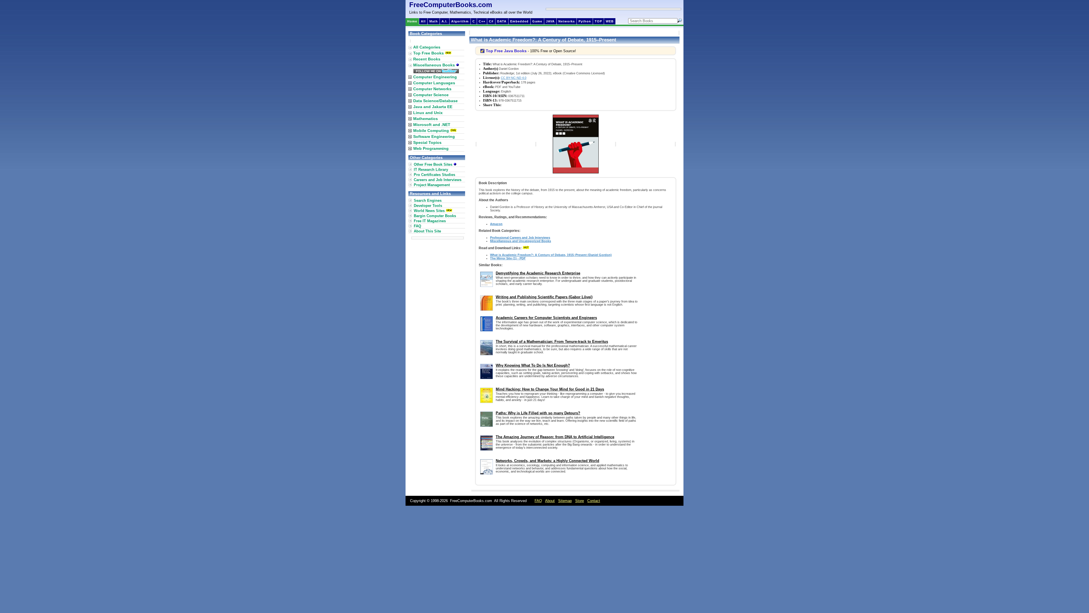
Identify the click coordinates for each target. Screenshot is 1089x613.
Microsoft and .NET (431, 124)
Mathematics (425, 118)
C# (491, 21)
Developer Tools (428, 205)
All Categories (426, 47)
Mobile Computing (431, 130)
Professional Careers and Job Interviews (520, 237)
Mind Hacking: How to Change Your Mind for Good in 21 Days (550, 389)
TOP (598, 21)
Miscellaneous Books (434, 65)
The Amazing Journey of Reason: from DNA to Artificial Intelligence (555, 437)
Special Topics (427, 142)
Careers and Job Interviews (437, 180)
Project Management (432, 185)
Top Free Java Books (506, 51)
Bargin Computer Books (435, 216)
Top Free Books (428, 53)
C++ (482, 21)
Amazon (496, 224)
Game (537, 21)
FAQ (417, 226)
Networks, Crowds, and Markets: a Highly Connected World (547, 461)
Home (412, 21)
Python (585, 21)
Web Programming (431, 148)
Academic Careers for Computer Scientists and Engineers (546, 318)
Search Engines (428, 200)
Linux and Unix (428, 112)
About (550, 501)
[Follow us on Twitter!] (436, 72)
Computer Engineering (435, 77)
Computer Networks (432, 89)
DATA (501, 21)
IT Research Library (431, 169)
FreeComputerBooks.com (450, 5)
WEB (610, 21)
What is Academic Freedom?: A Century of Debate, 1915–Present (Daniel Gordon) (551, 255)
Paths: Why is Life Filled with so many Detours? (538, 413)
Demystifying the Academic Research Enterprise (538, 273)
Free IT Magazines (430, 221)
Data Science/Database (435, 100)
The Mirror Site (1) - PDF (508, 258)
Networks (566, 21)
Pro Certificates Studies (434, 175)
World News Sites (429, 211)
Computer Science (431, 95)
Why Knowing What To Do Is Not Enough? (533, 365)
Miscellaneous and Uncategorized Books (520, 241)
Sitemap (565, 501)
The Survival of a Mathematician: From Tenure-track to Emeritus (552, 341)
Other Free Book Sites (433, 164)
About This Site (427, 231)
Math (433, 21)
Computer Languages (434, 83)
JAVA (550, 21)
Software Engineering (434, 136)
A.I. (445, 21)
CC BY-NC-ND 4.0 (513, 77)
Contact (593, 501)
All (423, 21)
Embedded (519, 21)
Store (579, 501)
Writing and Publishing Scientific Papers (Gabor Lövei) (544, 297)
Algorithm (460, 21)
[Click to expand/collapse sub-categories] (409, 77)
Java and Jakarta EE (432, 106)
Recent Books (426, 59)
